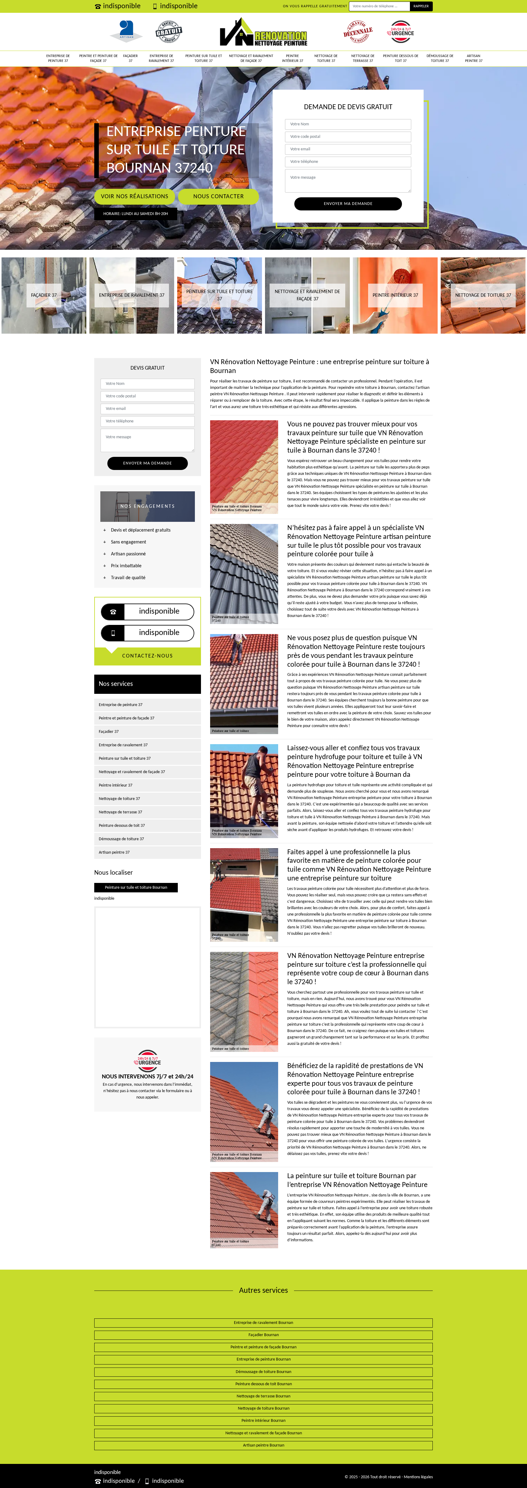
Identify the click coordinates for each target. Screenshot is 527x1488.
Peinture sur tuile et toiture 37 (203, 58)
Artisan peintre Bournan (263, 1445)
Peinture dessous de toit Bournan (263, 1384)
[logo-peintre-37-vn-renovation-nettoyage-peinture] (264, 32)
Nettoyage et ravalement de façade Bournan (263, 1433)
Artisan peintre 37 (473, 58)
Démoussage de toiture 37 (440, 58)
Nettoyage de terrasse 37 (363, 58)
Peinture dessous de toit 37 (400, 58)
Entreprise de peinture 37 (58, 58)
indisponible (122, 6)
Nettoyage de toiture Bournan (263, 1408)
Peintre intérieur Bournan (263, 1420)
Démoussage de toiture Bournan (263, 1372)
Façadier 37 (130, 58)
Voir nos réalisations (134, 197)
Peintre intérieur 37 (292, 58)
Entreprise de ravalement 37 (161, 58)
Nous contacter (218, 197)
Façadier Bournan (264, 1335)
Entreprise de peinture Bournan (264, 1359)
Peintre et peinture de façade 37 (98, 58)
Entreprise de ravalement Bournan (263, 1323)
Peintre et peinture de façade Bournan (263, 1347)
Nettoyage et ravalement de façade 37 (251, 58)
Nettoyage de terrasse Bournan (263, 1396)
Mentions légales (418, 1477)
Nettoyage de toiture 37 (326, 58)
